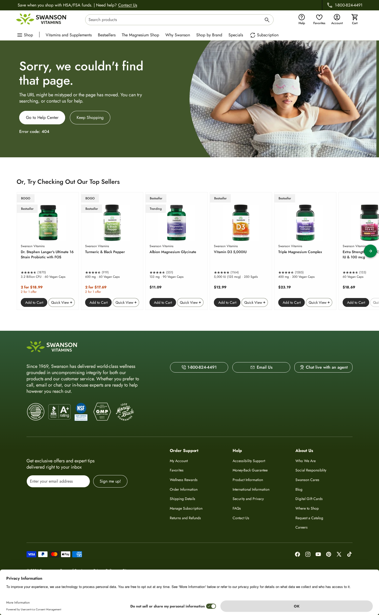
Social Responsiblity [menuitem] (310, 470)
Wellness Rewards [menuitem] (184, 479)
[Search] (267, 20)
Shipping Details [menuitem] (182, 498)
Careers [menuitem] (301, 527)
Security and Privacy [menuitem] (248, 498)
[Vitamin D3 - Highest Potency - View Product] (241, 251)
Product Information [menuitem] (248, 479)
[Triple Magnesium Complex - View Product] (305, 251)
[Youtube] (318, 554)
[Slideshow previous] (8, 251)
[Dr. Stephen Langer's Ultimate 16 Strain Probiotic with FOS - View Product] (48, 251)
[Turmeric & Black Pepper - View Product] (112, 251)
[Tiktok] (349, 554)
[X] (339, 554)
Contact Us (127, 5)
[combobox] (179, 20)
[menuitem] (70, 34)
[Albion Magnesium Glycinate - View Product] (176, 251)
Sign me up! (110, 481)
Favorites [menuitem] (177, 470)
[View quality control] (81, 411)
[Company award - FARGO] (35, 411)
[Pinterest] (329, 554)
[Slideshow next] (370, 251)
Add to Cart (34, 302)
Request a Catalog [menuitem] (309, 518)
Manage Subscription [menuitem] (186, 508)
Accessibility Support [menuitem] (249, 460)
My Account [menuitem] (179, 460)
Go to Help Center (42, 117)
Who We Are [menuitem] (305, 460)
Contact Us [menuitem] (241, 518)
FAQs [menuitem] (237, 508)
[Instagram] (308, 554)
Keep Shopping (90, 117)
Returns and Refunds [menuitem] (185, 518)
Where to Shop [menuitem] (307, 508)
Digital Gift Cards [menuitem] (309, 498)
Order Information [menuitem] (184, 489)
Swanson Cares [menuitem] (307, 479)
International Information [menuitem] (251, 489)
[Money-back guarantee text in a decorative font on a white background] (124, 412)
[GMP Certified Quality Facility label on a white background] (101, 412)
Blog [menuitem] (298, 489)
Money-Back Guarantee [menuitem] (250, 470)
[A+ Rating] (59, 412)
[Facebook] (297, 554)
